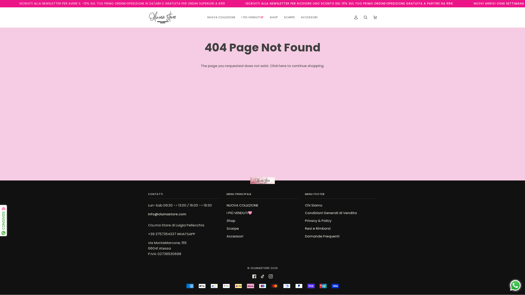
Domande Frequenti (322, 236)
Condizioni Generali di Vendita (331, 212)
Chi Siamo (313, 205)
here (282, 65)
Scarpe (233, 228)
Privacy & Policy (318, 220)
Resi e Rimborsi (318, 228)
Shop (231, 220)
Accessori (235, 236)
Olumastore (260, 268)
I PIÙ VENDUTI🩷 (239, 212)
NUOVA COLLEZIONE (242, 205)
